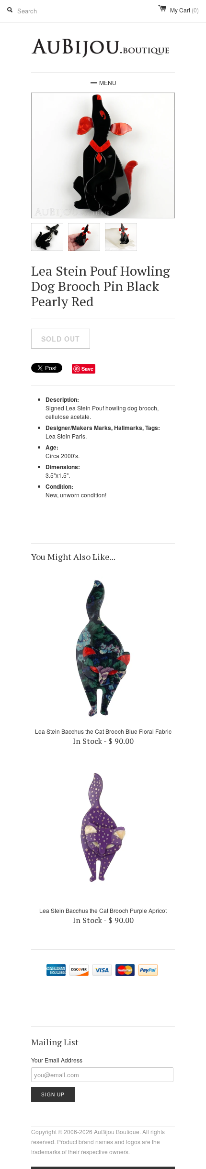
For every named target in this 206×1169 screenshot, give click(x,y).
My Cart (184, 10)
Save (87, 368)
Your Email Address (56, 1060)
